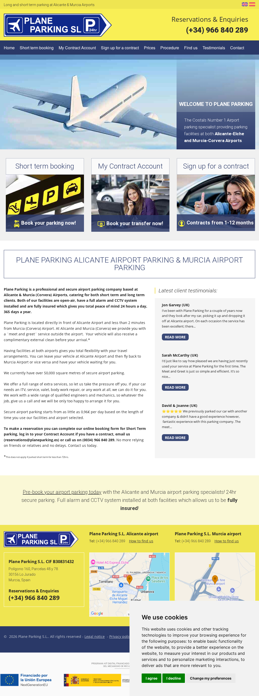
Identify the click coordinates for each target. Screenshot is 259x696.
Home (9, 48)
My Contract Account (77, 48)
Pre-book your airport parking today (62, 492)
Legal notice (94, 636)
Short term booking (37, 48)
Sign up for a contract (120, 48)
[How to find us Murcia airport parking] (215, 584)
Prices (149, 48)
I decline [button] (173, 678)
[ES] (252, 4)
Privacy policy (120, 636)
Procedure (169, 48)
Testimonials (214, 48)
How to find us (141, 541)
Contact (237, 48)
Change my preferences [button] (210, 678)
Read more (175, 337)
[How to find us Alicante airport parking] (129, 584)
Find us (191, 48)
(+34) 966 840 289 (217, 30)
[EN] (245, 4)
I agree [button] (151, 678)
